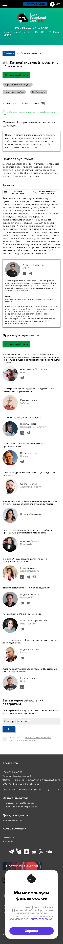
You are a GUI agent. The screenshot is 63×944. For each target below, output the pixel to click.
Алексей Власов (29, 541)
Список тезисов (30, 53)
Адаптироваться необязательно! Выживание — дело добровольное (31, 670)
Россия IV (8, 841)
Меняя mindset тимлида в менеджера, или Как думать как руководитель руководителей (30, 502)
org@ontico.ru (27, 803)
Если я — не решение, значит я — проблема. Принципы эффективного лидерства (28, 531)
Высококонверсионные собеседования (26, 587)
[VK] (26, 854)
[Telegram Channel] (19, 854)
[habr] (49, 852)
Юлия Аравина (28, 568)
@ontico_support (22, 776)
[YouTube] (34, 854)
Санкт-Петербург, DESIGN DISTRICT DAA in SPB (31, 34)
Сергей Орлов (28, 484)
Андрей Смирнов (30, 594)
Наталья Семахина (31, 514)
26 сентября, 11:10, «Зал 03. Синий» (21, 103)
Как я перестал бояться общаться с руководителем (24, 445)
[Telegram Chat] (11, 854)
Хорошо (31, 931)
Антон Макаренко (33, 265)
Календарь (8, 837)
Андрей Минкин (29, 649)
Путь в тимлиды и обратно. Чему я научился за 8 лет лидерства (31, 641)
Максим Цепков (29, 400)
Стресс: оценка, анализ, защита (22, 417)
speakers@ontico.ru (13, 820)
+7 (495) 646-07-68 (12, 772)
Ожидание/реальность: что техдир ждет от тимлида (29, 474)
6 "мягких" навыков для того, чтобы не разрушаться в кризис (25, 560)
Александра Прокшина (33, 369)
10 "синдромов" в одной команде (22, 614)
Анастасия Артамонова (34, 620)
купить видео (35, 4)
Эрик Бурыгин (28, 453)
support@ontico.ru (49, 789)
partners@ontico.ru (28, 807)
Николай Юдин (28, 423)
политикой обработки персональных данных (30, 739)
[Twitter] (41, 854)
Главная (8, 53)
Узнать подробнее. (41, 919)
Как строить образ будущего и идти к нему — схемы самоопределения (30, 390)
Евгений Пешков (29, 678)
